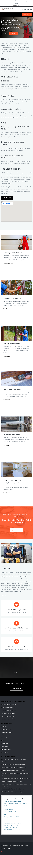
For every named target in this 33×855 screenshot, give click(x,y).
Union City (5, 738)
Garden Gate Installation (8, 707)
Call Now (4, 33)
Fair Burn (4, 735)
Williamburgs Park (7, 732)
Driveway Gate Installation (9, 704)
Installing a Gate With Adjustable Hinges (12, 792)
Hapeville (4, 741)
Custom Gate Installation (8, 719)
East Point (5, 746)
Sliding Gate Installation (8, 713)
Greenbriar (5, 752)
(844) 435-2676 (28, 9)
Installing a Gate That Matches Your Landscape (14, 767)
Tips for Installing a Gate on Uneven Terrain (13, 764)
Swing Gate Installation (8, 716)
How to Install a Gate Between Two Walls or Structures (16, 778)
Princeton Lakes (6, 749)
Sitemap (8, 848)
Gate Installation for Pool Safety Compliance (13, 770)
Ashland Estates (6, 729)
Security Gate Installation (8, 710)
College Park (5, 743)
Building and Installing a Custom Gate (12, 781)
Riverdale (4, 726)
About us (3, 595)
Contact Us (16, 5)
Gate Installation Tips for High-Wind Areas (13, 789)
